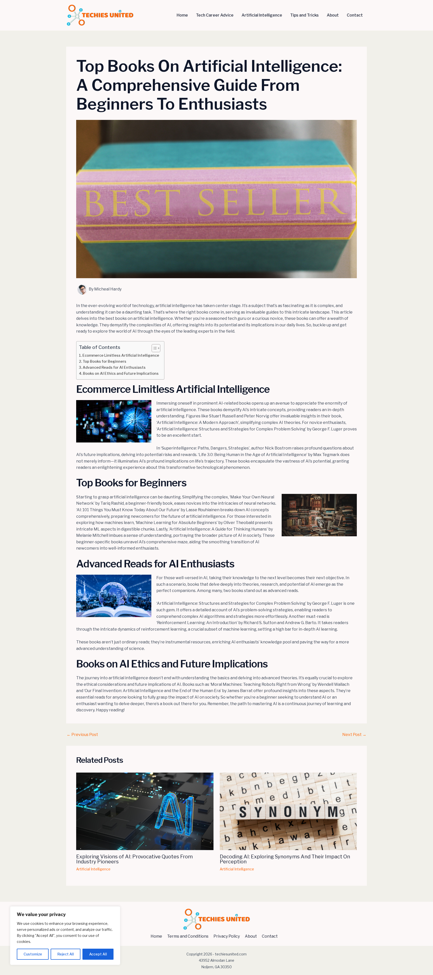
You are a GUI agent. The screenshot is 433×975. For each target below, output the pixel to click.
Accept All (98, 954)
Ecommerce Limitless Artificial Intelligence (120, 355)
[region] (65, 935)
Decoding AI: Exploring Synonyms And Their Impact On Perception (285, 859)
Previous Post (82, 735)
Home (182, 15)
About (333, 15)
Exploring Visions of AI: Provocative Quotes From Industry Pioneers (134, 859)
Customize (33, 954)
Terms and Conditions (187, 936)
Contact (355, 15)
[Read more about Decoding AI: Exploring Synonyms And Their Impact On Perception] (288, 811)
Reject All (65, 954)
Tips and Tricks (304, 15)
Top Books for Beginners (104, 361)
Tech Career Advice (215, 15)
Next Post (354, 735)
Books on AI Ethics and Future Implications (121, 373)
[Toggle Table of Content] (153, 348)
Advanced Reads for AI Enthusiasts (114, 367)
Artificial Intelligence (262, 15)
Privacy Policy (226, 936)
